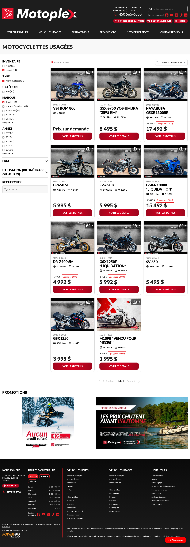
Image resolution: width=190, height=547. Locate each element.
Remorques (114, 508)
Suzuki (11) (11, 102)
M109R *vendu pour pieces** (118, 340)
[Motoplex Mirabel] (39, 14)
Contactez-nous (171, 32)
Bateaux (70, 500)
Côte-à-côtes (72, 497)
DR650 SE (61, 185)
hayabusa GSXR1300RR (157, 110)
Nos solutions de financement (163, 486)
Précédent (109, 381)
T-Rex (69, 490)
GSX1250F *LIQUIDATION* (112, 264)
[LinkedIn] (186, 15)
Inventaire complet (74, 475)
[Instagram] (176, 15)
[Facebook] (167, 15)
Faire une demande (159, 490)
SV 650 (152, 262)
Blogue (154, 479)
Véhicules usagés (50, 32)
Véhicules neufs (17, 32)
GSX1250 (60, 338)
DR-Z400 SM (63, 262)
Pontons (70, 504)
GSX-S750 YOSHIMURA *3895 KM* (118, 110)
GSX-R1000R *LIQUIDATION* (159, 187)
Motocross (71, 483)
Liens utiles (159, 470)
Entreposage (157, 504)
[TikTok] (181, 15)
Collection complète (75, 518)
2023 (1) (10, 137)
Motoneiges (114, 493)
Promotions (108, 32)
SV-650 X (107, 185)
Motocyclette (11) (15, 80)
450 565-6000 (130, 14)
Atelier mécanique (159, 497)
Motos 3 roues (115, 483)
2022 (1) (10, 141)
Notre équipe (157, 483)
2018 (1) (10, 149)
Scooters (71, 486)
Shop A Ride (22, 530)
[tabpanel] (44, 498)
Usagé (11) (11, 69)
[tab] (33, 476)
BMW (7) (10, 118)
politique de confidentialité (126, 536)
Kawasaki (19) (13, 110)
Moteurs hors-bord (75, 511)
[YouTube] (171, 15)
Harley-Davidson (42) (17, 106)
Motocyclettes (73, 479)
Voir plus (6, 122)
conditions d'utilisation (151, 536)
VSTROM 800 (64, 108)
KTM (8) (10, 114)
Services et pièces (138, 32)
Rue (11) (10, 91)
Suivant (131, 381)
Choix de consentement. (170, 536)
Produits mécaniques (75, 515)
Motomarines (72, 508)
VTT (69, 493)
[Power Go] (32, 535)
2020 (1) (10, 145)
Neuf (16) (10, 65)
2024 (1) (10, 133)
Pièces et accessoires (160, 500)
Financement (80, 32)
